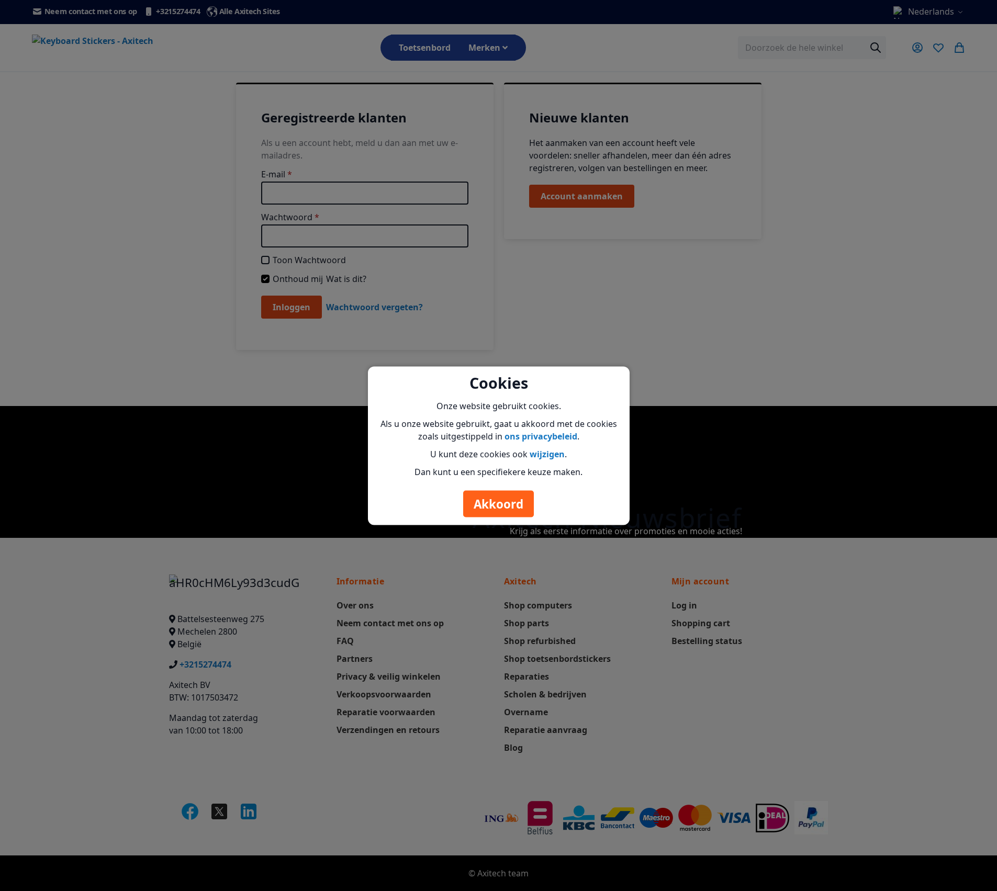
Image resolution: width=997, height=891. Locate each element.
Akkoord (498, 503)
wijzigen (547, 453)
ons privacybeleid (541, 436)
